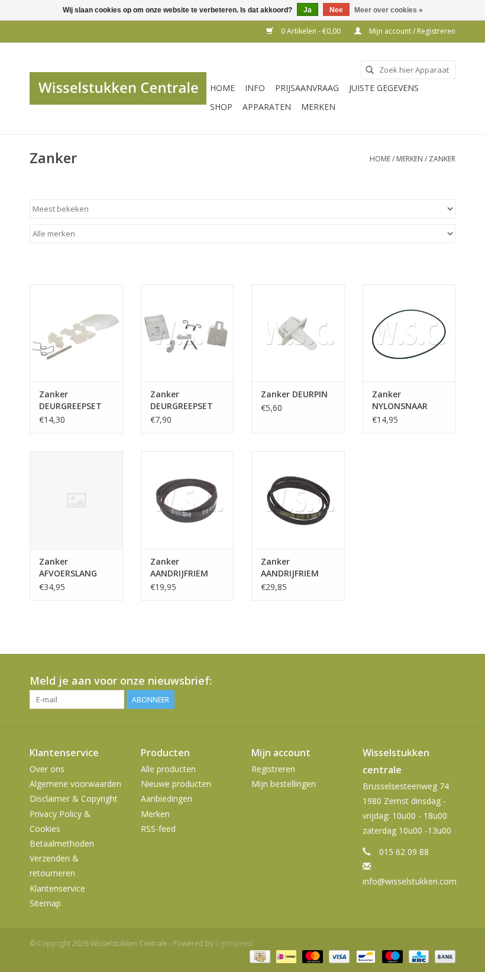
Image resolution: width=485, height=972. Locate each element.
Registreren (273, 769)
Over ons (47, 769)
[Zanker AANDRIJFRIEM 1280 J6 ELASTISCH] (187, 500)
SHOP (221, 106)
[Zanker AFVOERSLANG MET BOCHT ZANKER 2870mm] (76, 500)
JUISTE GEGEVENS (384, 87)
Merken (318, 106)
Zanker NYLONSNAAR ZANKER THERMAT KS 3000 (400, 400)
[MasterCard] (311, 956)
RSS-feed (158, 828)
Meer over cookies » (388, 10)
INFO (255, 87)
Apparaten (266, 106)
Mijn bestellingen (283, 783)
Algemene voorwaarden (75, 783)
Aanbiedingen (166, 798)
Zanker (442, 159)
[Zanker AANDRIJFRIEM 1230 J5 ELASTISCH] (298, 500)
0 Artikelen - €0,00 (310, 31)
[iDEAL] (285, 956)
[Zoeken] (370, 69)
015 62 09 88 (404, 851)
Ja (307, 10)
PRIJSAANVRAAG (307, 87)
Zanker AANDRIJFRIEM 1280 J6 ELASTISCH (179, 567)
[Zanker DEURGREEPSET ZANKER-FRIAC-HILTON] (76, 333)
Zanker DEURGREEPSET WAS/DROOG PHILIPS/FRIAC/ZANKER (187, 400)
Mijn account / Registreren (411, 31)
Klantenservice (57, 888)
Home (222, 87)
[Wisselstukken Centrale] (118, 88)
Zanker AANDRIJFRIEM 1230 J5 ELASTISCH (290, 567)
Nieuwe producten (176, 783)
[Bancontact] (364, 956)
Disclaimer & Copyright (74, 798)
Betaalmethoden (62, 843)
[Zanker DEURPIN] (298, 333)
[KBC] (418, 956)
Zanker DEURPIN (294, 394)
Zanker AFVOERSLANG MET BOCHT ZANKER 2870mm (74, 567)
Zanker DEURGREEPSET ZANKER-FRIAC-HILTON (70, 400)
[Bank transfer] (443, 956)
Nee (336, 10)
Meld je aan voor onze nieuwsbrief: (121, 681)
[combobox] (408, 69)
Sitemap (45, 903)
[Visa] (338, 956)
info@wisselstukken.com (410, 881)
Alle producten (168, 769)
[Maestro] (391, 956)
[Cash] (258, 956)
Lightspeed (234, 943)
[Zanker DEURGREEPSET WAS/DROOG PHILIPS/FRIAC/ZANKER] (187, 333)
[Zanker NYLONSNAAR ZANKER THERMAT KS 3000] (409, 333)
